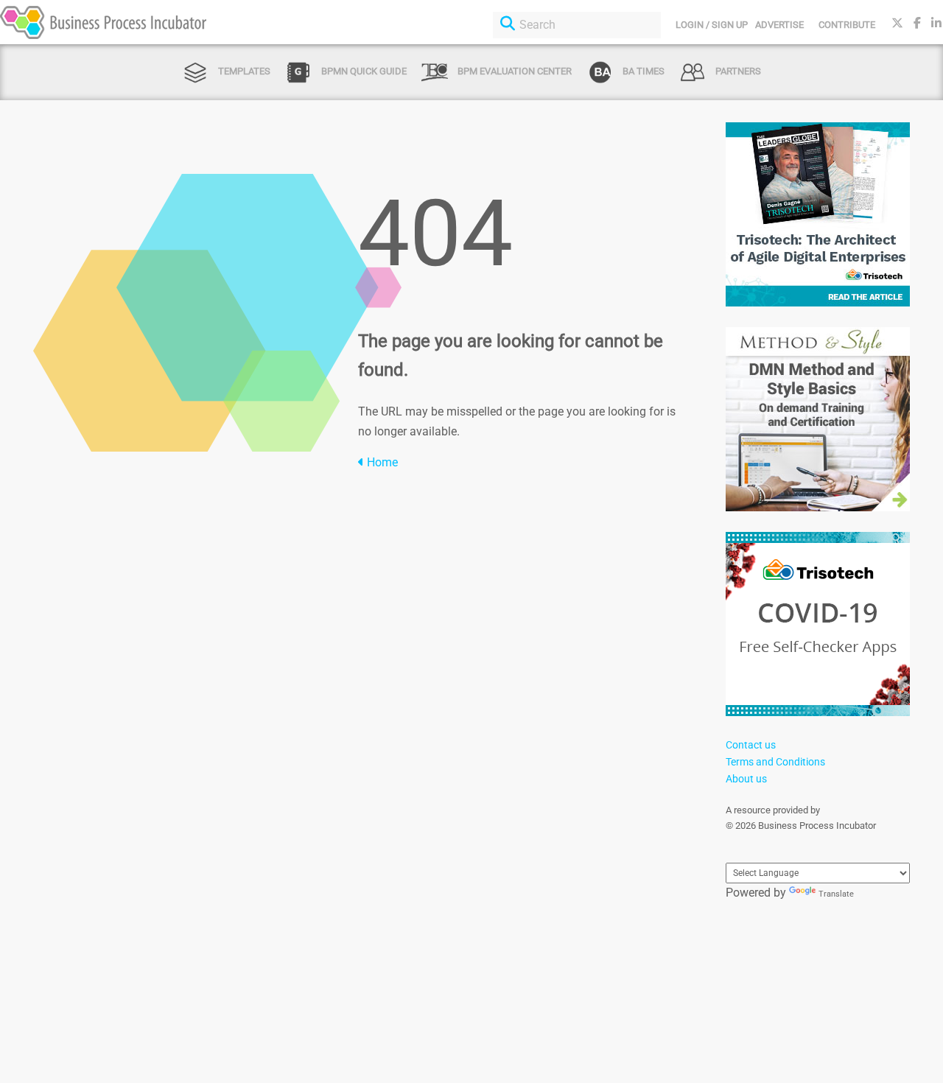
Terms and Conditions (775, 762)
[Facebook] (917, 23)
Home (381, 462)
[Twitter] (897, 23)
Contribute (846, 24)
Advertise (779, 24)
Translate (836, 894)
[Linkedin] (936, 23)
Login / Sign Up (712, 24)
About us (746, 779)
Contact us (751, 745)
